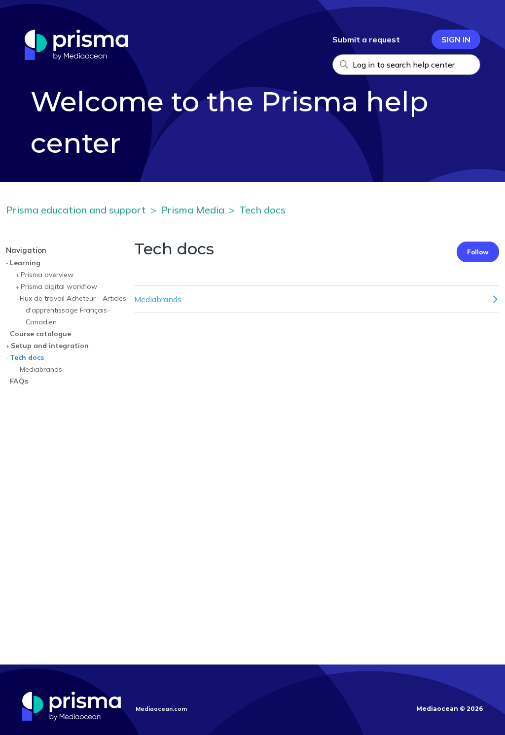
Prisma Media (192, 210)
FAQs (19, 381)
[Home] (76, 57)
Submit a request (366, 39)
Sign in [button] (455, 39)
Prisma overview (47, 274)
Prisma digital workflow (59, 286)
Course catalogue (40, 333)
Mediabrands (41, 369)
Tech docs (262, 210)
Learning (25, 262)
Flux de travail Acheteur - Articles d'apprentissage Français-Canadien (73, 310)
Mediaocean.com (161, 708)
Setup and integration (50, 345)
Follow (478, 252)
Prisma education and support (76, 210)
